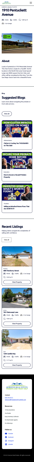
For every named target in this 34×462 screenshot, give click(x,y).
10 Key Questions (10, 410)
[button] (30, 3)
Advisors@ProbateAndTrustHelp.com (15, 399)
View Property (17, 282)
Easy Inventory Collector (12, 416)
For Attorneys (9, 423)
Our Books (8, 413)
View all (6, 114)
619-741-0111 (9, 397)
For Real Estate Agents (11, 420)
